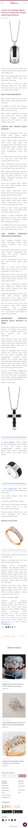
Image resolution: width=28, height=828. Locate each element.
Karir (19, 792)
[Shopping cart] (26, 3)
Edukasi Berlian (5, 788)
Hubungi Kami (5, 785)
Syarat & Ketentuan (6, 795)
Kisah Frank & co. (21, 787)
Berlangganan (22, 775)
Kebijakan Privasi (6, 797)
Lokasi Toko (21, 783)
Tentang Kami (21, 790)
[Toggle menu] (2, 3)
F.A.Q (3, 792)
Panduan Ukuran (5, 790)
